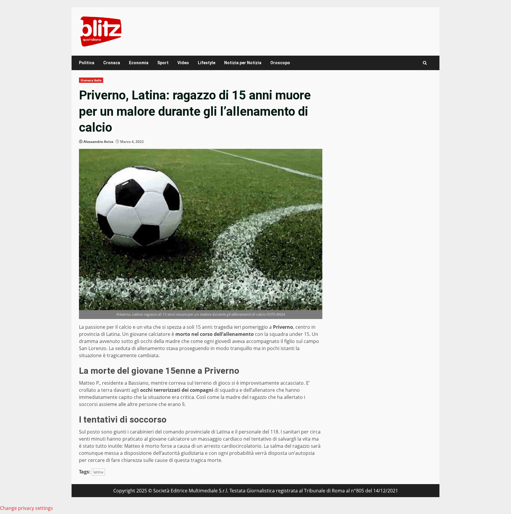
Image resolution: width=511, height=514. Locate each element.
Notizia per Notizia (242, 62)
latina (98, 472)
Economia (138, 62)
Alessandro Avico (98, 141)
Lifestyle (206, 62)
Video (183, 62)
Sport (163, 62)
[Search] (425, 63)
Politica (86, 62)
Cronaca (111, 62)
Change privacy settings (26, 508)
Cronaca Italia (91, 80)
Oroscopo (280, 62)
